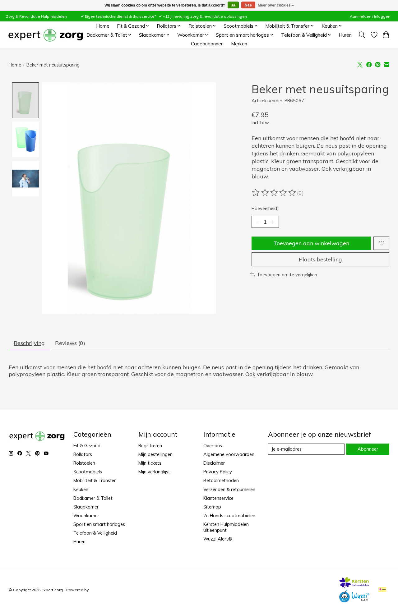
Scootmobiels (87, 472)
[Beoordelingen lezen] (274, 193)
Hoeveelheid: (265, 208)
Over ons (212, 446)
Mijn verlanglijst (154, 472)
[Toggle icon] (361, 34)
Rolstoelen (84, 463)
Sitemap (212, 507)
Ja (233, 5)
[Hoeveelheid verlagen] (258, 221)
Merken (239, 44)
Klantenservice (218, 498)
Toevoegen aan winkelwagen (311, 243)
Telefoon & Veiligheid (95, 533)
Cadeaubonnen (207, 44)
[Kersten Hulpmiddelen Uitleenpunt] (354, 586)
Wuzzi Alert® (217, 539)
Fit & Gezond (86, 446)
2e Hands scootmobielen (229, 515)
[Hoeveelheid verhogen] (272, 221)
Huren (345, 35)
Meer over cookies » (276, 5)
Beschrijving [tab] (29, 342)
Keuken (80, 489)
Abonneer (368, 449)
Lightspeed (100, 589)
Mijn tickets (149, 463)
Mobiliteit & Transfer (94, 480)
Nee (248, 5)
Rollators (82, 454)
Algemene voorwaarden (228, 454)
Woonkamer (86, 515)
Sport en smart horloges (99, 524)
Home (102, 26)
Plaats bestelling (320, 259)
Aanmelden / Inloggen (370, 16)
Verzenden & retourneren (229, 489)
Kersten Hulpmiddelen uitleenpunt (226, 527)
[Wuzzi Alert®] (354, 600)
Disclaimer (214, 463)
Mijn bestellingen (155, 454)
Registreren (150, 446)
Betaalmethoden (221, 480)
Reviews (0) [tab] (70, 342)
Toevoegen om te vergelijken (287, 275)
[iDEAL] (382, 590)
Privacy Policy (217, 472)
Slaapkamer (86, 507)
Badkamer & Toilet (93, 498)
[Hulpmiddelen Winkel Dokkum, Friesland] (45, 35)
